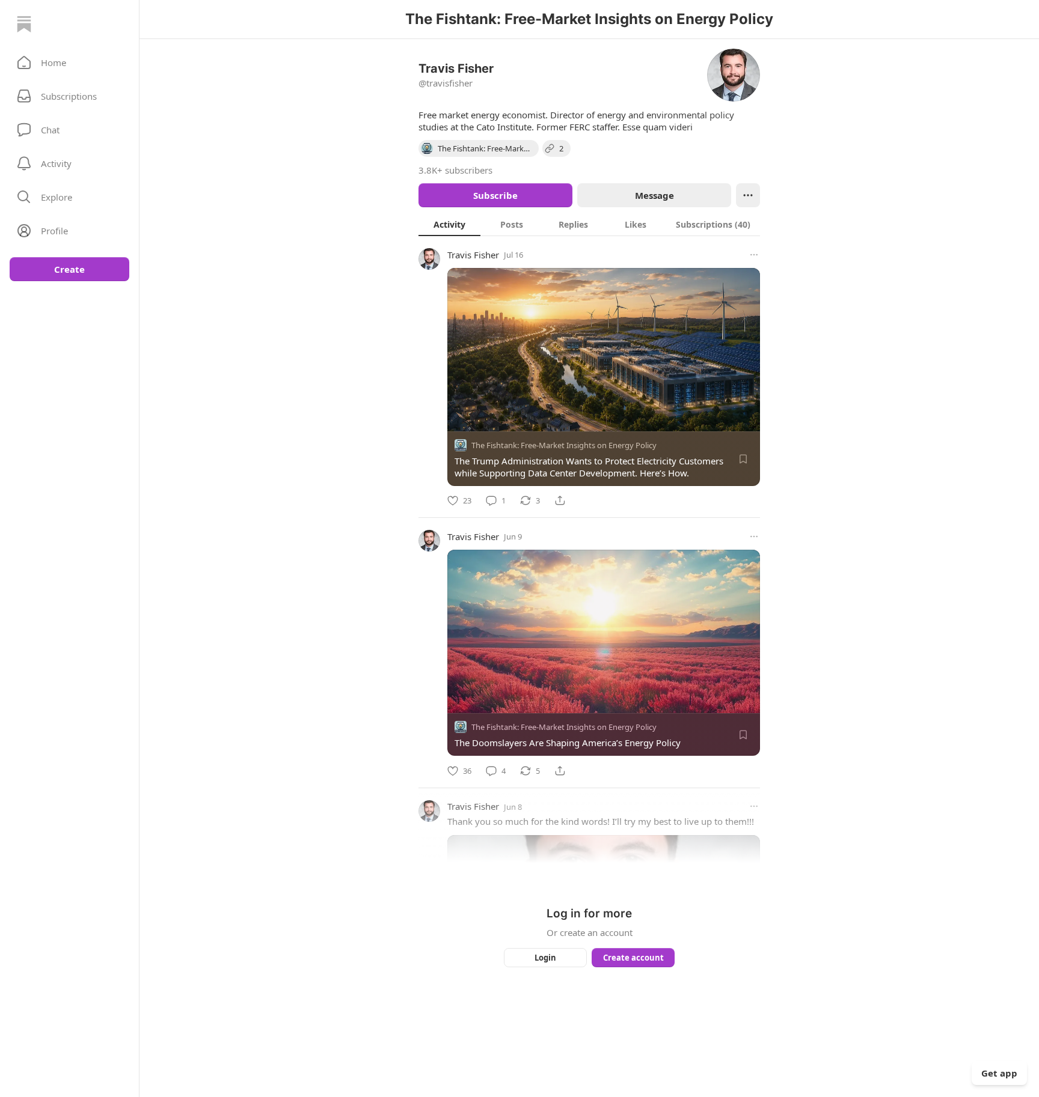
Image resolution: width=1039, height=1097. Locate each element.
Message (654, 195)
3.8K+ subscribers (455, 170)
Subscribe (495, 195)
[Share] (560, 500)
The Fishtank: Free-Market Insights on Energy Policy (564, 445)
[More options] (754, 254)
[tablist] (589, 224)
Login (545, 957)
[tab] (449, 224)
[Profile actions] (748, 195)
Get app (999, 1073)
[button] (69, 62)
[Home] (24, 24)
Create (69, 269)
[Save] (743, 459)
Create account (633, 957)
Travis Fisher (473, 255)
